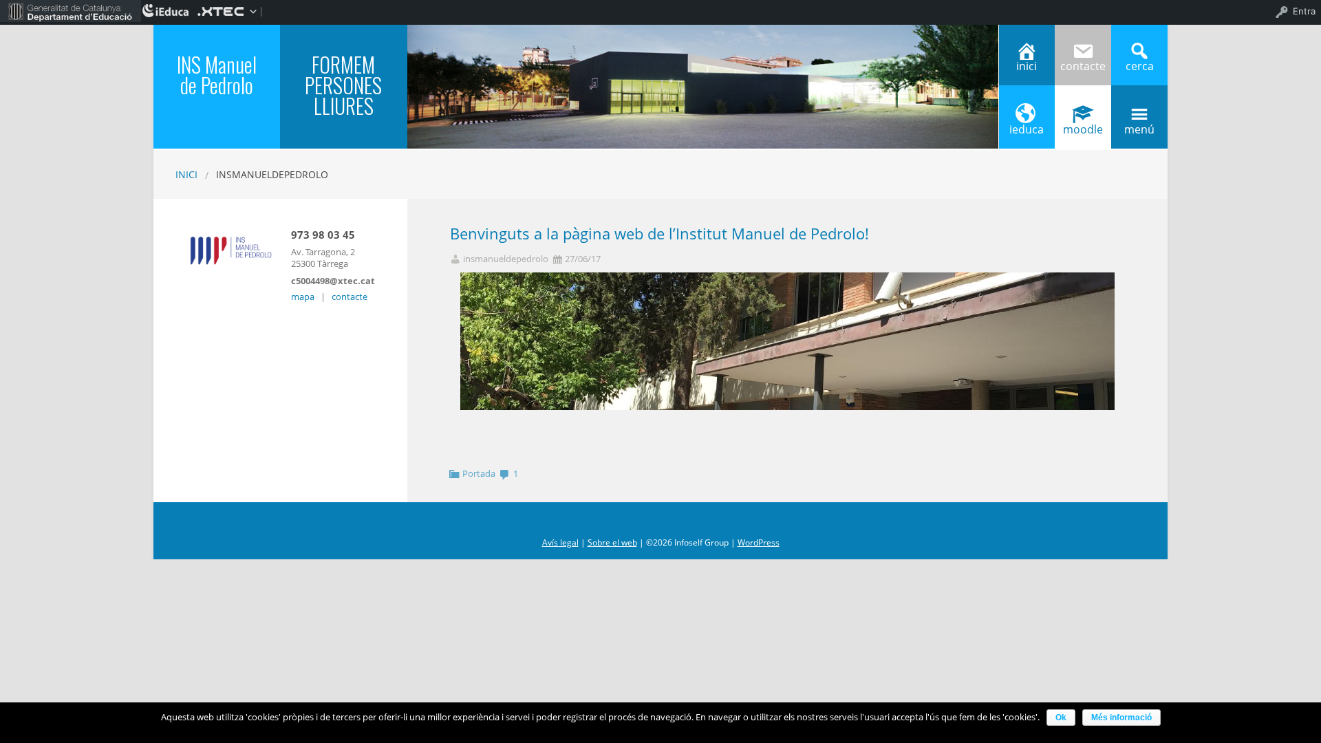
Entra (1304, 11)
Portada (478, 473)
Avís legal (560, 542)
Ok (1060, 717)
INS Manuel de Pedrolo (217, 74)
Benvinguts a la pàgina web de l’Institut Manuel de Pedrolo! (659, 234)
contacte (349, 296)
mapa (302, 296)
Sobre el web (612, 542)
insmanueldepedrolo (505, 259)
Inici (186, 174)
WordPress (759, 542)
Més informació (1121, 717)
